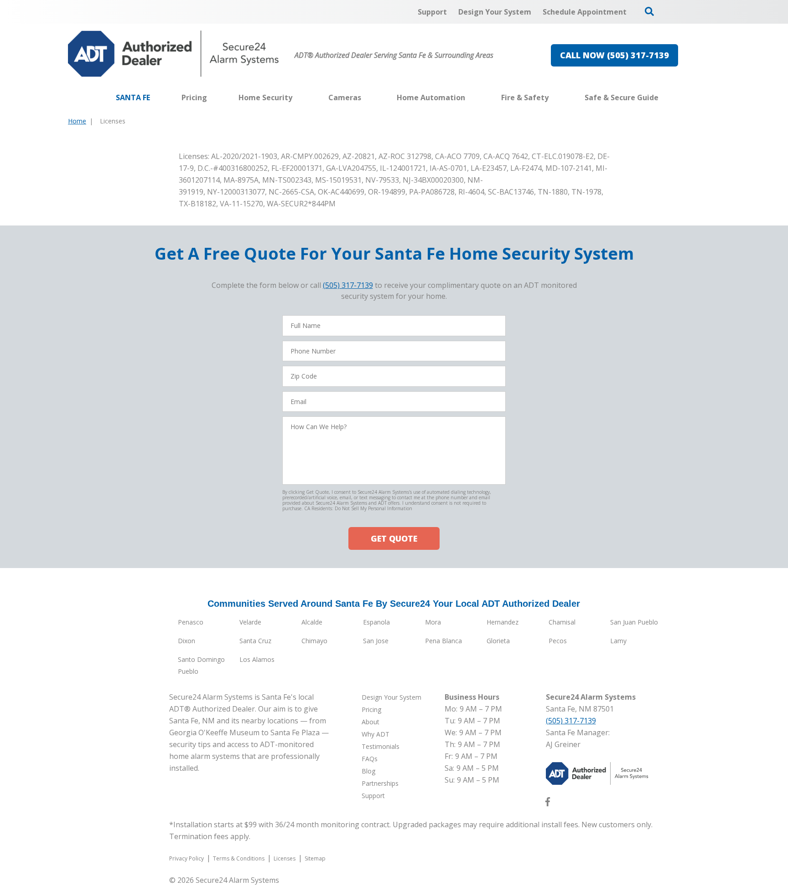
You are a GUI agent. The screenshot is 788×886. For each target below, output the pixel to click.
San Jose (376, 640)
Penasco (190, 622)
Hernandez (502, 622)
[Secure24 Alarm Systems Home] (173, 54)
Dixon (186, 640)
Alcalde (311, 622)
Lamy (618, 640)
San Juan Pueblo (634, 622)
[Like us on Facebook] (547, 804)
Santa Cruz (255, 640)
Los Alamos (257, 659)
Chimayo (314, 640)
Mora (433, 622)
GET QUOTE (394, 538)
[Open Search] (649, 11)
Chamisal (562, 622)
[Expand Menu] (297, 97)
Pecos (558, 640)
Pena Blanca (443, 640)
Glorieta (498, 640)
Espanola (376, 622)
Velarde (250, 622)
